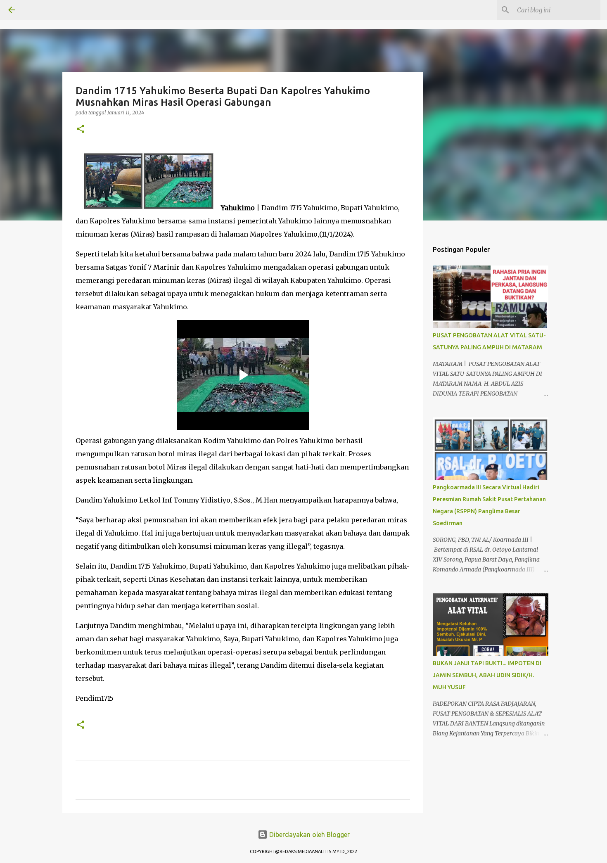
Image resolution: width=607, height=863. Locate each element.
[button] (80, 129)
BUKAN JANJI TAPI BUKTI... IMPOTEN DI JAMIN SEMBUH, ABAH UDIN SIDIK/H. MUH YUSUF (487, 675)
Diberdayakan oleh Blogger (309, 834)
